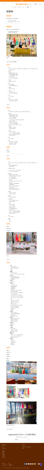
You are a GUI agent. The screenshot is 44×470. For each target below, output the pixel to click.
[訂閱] (29, 440)
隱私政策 (3, 454)
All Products (4, 448)
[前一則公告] (2, 1)
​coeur (12, 302)
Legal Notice (4, 457)
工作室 (10, 228)
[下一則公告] (41, 1)
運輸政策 (3, 451)
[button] (3, 4)
